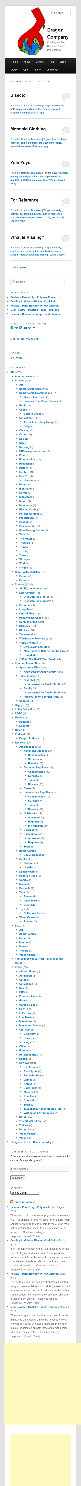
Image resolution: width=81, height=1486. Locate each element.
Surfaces (33, 759)
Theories (24, 543)
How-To (28, 867)
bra (54, 139)
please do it (53, 176)
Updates (24, 701)
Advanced (34, 817)
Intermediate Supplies (37, 792)
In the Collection (25, 709)
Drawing (24, 447)
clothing (61, 139)
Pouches (29, 1096)
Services (29, 830)
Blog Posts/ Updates (27, 572)
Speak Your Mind (29, 667)
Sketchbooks (32, 834)
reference (56, 214)
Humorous (30, 480)
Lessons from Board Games (41, 401)
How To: (24, 476)
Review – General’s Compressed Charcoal (35, 314)
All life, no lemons (30, 588)
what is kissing (39, 254)
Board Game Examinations (35, 393)
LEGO (18, 713)
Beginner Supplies (35, 767)
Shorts (23, 1117)
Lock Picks (30, 1088)
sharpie (14, 217)
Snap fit (24, 726)
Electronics (31, 1067)
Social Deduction (34, 855)
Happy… (20, 705)
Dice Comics (27, 592)
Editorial (24, 605)
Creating (24, 430)
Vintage (24, 559)
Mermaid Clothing (28, 129)
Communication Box (27, 663)
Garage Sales (27, 1004)
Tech (22, 534)
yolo (34, 180)
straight (55, 109)
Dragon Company (25, 1202)
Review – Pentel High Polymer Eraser (33, 297)
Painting (24, 721)
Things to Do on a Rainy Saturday (31, 1142)
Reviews (20, 742)
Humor (23, 484)
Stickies (24, 630)
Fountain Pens (28, 459)
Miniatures (25, 1021)
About (27, 61)
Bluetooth (30, 896)
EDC (22, 992)
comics (37, 109)
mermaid (56, 142)
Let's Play (25, 1013)
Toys (22, 909)
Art (21, 384)
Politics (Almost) (29, 513)
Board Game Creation (32, 388)
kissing (14, 254)
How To (23, 1009)
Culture (23, 434)
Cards (22, 979)
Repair (23, 1058)
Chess (23, 409)
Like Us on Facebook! (24, 338)
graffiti (37, 214)
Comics (40, 61)
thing (25, 112)
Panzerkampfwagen (31, 617)
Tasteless (36, 105)
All (12, 372)
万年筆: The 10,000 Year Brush (37, 659)
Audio (14, 69)
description (32, 251)
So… (18, 925)
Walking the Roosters (32, 638)
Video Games (27, 917)
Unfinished (25, 1129)
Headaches (25, 463)
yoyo (52, 180)
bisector (59, 105)
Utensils (33, 763)
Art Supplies (26, 746)
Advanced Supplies (35, 751)
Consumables (36, 755)
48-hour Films (27, 971)
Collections (26, 984)
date (22, 251)
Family (28, 688)
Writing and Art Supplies (39, 1113)
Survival (29, 1100)
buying (14, 176)
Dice (22, 443)
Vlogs (27, 1042)
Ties (21, 551)
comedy (27, 109)
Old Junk (24, 1029)
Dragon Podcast (29, 738)
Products (24, 888)
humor (46, 109)
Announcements (25, 376)
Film (22, 455)
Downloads (52, 69)
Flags (27, 426)
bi (53, 105)
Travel (23, 555)
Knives (23, 492)
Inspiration (25, 488)
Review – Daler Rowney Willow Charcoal (34, 305)
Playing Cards (27, 509)
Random (24, 522)
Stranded (29, 655)
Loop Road (26, 609)
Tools (31, 780)
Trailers (23, 950)
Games (23, 880)
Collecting (25, 418)
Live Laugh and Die (35, 647)
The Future (25, 538)
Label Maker (31, 900)
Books (23, 405)
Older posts (18, 267)
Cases (27, 788)
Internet (24, 942)
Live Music (25, 1017)
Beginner (33, 821)
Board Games (27, 850)
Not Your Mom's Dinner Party (41, 696)
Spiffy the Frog (28, 622)
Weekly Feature (28, 642)
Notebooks (25, 505)
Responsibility (28, 526)
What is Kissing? (27, 237)
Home (14, 61)
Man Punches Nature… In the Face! (45, 651)
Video (63, 61)
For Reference (24, 200)
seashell (15, 146)
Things (23, 547)
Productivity (26, 517)
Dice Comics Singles (36, 596)
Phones (28, 921)
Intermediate (35, 825)
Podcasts (20, 734)
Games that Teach (34, 397)
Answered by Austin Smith (40, 672)
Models (19, 717)
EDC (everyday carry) (32, 451)
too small (57, 217)
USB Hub (29, 905)
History (23, 467)
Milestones (25, 497)
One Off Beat (27, 613)
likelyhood (44, 142)
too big (47, 217)
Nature (23, 501)
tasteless (15, 112)
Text (51, 61)
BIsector (18, 95)
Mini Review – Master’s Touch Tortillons (34, 309)
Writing (23, 567)
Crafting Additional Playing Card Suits (33, 301)
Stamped (24, 626)
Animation (25, 975)
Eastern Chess (32, 413)
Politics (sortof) (28, 1054)
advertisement (60, 173)
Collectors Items (34, 913)
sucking (14, 180)
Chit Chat (29, 680)
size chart (25, 217)
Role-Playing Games (31, 530)
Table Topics (27, 676)
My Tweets (16, 357)
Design (23, 439)
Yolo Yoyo (20, 162)
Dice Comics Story (35, 601)
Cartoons (29, 863)
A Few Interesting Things (39, 422)
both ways (16, 109)
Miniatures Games (30, 1025)
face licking (46, 251)
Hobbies (24, 472)
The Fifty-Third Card (31, 1121)
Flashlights (30, 1071)
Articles (19, 380)
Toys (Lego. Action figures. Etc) (43, 1109)
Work (22, 563)
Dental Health (27, 871)
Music (23, 884)
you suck (43, 180)
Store (38, 69)
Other (26, 69)
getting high (26, 214)
